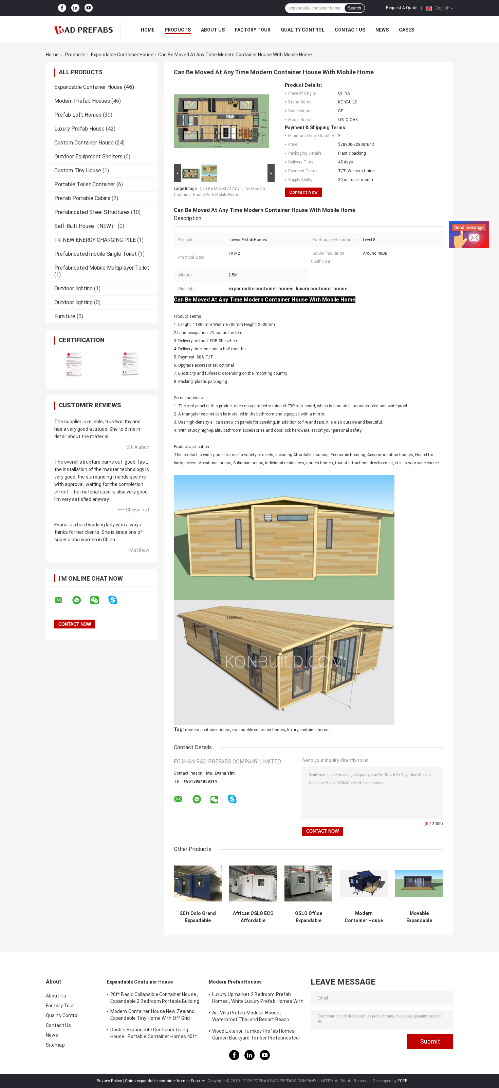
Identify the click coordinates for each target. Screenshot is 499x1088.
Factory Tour (253, 30)
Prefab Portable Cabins (82, 198)
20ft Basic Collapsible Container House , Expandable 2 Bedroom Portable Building (154, 998)
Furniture (64, 316)
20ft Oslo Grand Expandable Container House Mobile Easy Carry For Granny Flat (198, 917)
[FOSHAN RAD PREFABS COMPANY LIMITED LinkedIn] (75, 8)
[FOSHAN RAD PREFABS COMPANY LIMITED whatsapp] (80, 600)
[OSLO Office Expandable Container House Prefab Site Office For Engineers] (308, 883)
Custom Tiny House (77, 170)
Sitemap (55, 1045)
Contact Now (303, 192)
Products (178, 30)
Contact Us (350, 30)
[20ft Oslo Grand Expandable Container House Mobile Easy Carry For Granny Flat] (198, 883)
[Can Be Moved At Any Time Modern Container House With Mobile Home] (221, 122)
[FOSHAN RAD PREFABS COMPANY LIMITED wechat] (98, 600)
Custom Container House (84, 142)
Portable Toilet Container (84, 184)
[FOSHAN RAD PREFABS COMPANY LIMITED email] (62, 600)
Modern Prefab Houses (82, 101)
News (382, 30)
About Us (213, 30)
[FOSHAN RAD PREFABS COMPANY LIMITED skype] (117, 600)
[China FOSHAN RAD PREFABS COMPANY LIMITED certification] (74, 364)
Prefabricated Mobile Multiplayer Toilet (101, 268)
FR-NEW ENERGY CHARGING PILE (95, 240)
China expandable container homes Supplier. (166, 1081)
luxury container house (308, 729)
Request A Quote (401, 7)
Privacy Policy (109, 1081)
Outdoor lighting (73, 288)
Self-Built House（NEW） (85, 226)
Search (354, 8)
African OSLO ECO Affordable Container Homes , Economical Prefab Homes (253, 917)
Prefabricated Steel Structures (92, 212)
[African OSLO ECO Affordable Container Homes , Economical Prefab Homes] (253, 883)
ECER (403, 1081)
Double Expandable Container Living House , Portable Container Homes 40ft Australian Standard (153, 1034)
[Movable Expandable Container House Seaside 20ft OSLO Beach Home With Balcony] (419, 883)
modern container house (207, 729)
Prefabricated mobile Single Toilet (95, 254)
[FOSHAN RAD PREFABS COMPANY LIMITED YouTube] (88, 8)
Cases (406, 30)
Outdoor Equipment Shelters (88, 156)
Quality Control (303, 30)
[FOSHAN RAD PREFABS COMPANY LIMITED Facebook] (62, 8)
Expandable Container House (122, 54)
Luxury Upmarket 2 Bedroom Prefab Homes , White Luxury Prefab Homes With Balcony (257, 999)
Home (147, 30)
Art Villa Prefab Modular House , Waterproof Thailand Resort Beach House (250, 1017)
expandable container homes (258, 729)
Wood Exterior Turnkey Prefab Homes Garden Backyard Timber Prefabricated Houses (255, 1035)
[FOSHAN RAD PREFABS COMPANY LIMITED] (83, 30)
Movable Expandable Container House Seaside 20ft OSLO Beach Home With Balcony (419, 917)
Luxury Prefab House (79, 128)
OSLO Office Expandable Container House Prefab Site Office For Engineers (309, 917)
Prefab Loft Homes (77, 115)
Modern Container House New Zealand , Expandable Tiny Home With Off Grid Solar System (363, 917)
